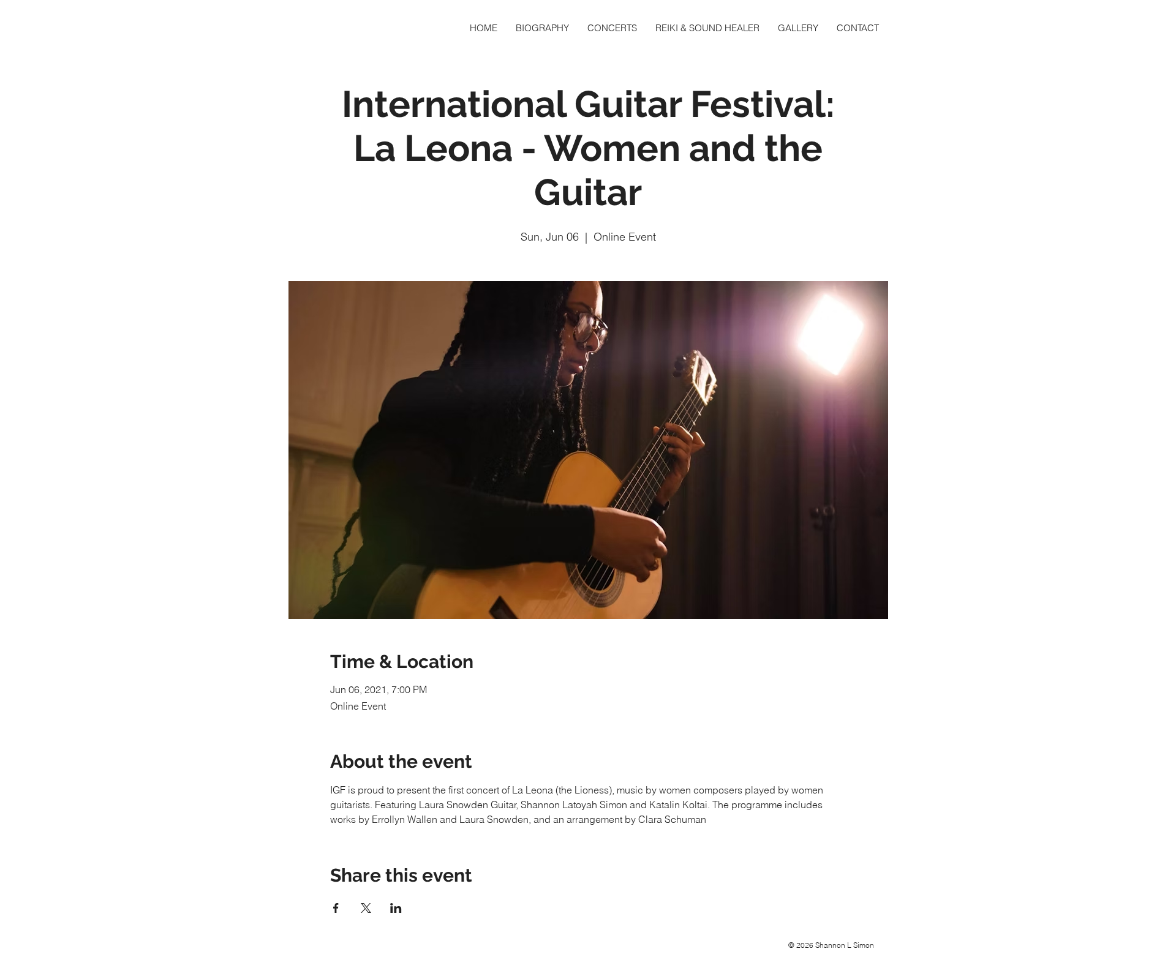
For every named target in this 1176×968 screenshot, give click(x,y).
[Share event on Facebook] (336, 908)
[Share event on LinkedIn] (396, 908)
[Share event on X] (366, 908)
